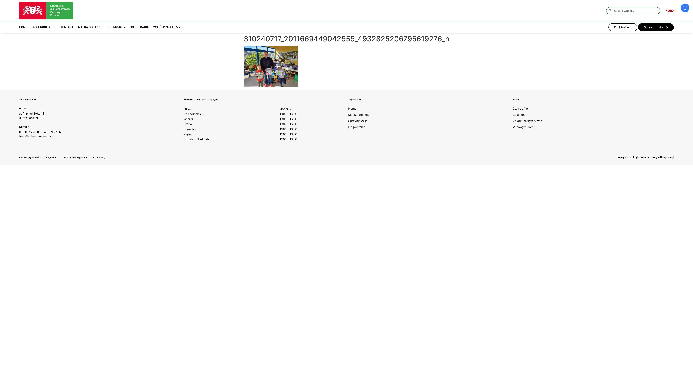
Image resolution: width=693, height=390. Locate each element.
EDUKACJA (114, 27)
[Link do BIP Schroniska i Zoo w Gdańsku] (669, 10)
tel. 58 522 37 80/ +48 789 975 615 (41, 132)
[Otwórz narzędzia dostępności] (685, 8)
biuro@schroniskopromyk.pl (36, 136)
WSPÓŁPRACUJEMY (166, 27)
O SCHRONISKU (42, 27)
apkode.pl (669, 157)
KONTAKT (66, 27)
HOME (23, 27)
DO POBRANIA (139, 27)
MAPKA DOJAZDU (90, 27)
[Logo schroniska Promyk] (46, 10)
